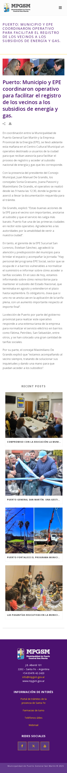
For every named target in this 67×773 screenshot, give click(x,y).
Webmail (33, 725)
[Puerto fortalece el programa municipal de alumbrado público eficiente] (34, 530)
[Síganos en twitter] (33, 746)
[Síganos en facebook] (22, 746)
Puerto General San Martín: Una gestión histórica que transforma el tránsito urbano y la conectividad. (35, 499)
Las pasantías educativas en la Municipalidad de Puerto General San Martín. (35, 615)
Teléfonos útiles (33, 717)
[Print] (12, 123)
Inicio (10, 48)
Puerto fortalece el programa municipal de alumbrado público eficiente (35, 557)
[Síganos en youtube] (45, 746)
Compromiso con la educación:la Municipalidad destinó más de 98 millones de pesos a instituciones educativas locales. (35, 441)
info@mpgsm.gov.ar (33, 677)
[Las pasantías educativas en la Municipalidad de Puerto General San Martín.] (34, 588)
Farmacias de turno (33, 710)
